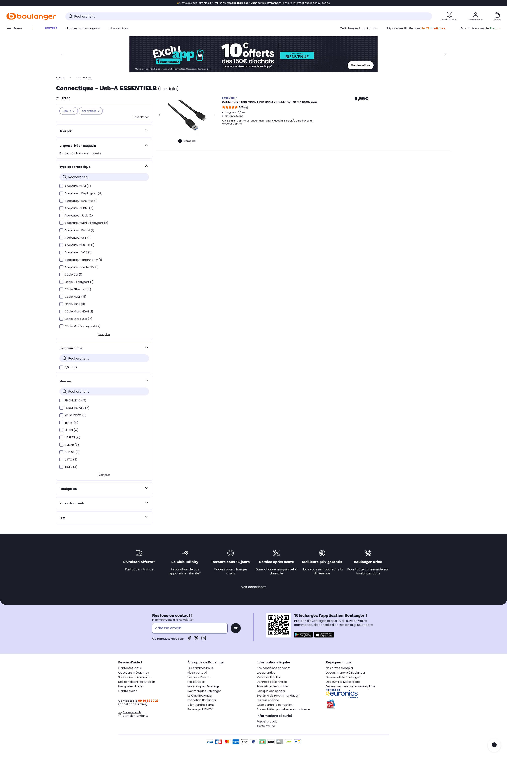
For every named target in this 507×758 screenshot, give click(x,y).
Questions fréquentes (133, 673)
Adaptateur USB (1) (78, 238)
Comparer (190, 140)
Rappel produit (267, 721)
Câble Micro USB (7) (78, 319)
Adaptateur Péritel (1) (79, 230)
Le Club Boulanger (199, 696)
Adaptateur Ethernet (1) (81, 201)
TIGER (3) (71, 467)
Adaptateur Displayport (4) (84, 193)
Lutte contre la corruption (275, 705)
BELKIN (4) (71, 430)
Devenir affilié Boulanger (343, 677)
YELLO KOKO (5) (76, 415)
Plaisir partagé (197, 673)
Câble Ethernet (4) (78, 289)
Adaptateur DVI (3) (78, 186)
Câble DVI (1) (73, 275)
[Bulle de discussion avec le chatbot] (494, 745)
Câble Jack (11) (75, 304)
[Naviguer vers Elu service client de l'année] (357, 704)
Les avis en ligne (268, 700)
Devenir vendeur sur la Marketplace (350, 686)
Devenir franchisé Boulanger (345, 673)
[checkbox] (61, 186)
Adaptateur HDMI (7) (79, 208)
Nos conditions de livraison (136, 682)
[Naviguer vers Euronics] (357, 693)
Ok (236, 628)
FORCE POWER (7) (77, 408)
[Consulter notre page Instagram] (203, 639)
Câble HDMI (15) (75, 297)
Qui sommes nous (200, 668)
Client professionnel (201, 705)
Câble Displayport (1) (79, 282)
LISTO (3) (71, 460)
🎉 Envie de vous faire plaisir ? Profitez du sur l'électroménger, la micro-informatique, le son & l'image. (253, 3)
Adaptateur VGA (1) (78, 252)
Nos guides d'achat (131, 686)
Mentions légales (268, 677)
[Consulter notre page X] (196, 639)
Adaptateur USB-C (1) (80, 245)
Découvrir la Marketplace (343, 682)
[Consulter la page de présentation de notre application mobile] (303, 634)
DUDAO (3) (72, 452)
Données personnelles (272, 682)
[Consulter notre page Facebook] (189, 639)
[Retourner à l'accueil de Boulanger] (31, 16)
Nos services (196, 682)
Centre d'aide (127, 691)
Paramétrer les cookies (273, 686)
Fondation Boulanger (201, 700)
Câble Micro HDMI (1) (79, 311)
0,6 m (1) (71, 367)
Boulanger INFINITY (200, 709)
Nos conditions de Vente (274, 668)
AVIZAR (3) (72, 445)
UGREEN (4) (72, 437)
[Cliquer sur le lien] (253, 54)
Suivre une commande (134, 677)
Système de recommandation (278, 696)
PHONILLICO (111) (75, 400)
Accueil (60, 77)
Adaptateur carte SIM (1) (82, 267)
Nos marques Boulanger (204, 686)
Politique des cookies (271, 691)
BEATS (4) (71, 423)
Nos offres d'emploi (339, 668)
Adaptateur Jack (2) (79, 215)
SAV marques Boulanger (204, 691)
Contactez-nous (130, 668)
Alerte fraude (266, 726)
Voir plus (104, 334)
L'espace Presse (198, 677)
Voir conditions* (253, 587)
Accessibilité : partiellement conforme (283, 709)
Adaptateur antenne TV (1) (83, 260)
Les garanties (266, 673)
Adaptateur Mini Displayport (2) (86, 223)
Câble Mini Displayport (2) (83, 326)
